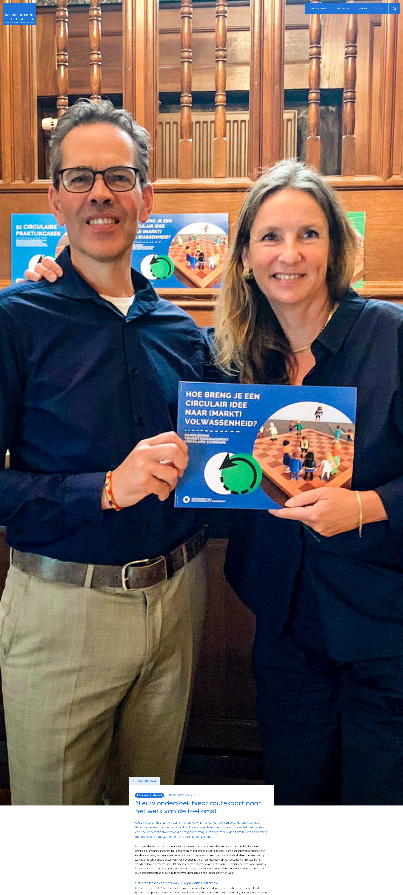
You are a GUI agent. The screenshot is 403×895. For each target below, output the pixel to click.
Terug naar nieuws (146, 781)
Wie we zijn (342, 9)
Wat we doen (318, 9)
